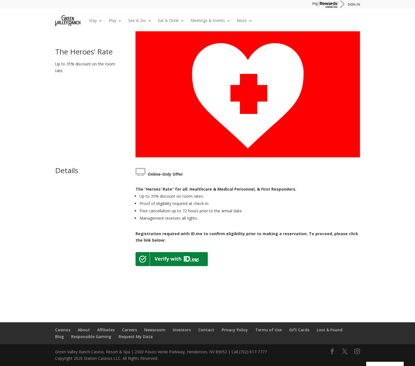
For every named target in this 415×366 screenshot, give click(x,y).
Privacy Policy (235, 329)
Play (112, 20)
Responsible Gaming (91, 336)
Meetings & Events (208, 20)
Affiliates (106, 329)
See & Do (137, 20)
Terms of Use (268, 329)
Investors (182, 329)
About (84, 329)
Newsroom (154, 329)
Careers (129, 329)
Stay (93, 20)
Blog (59, 336)
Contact (206, 329)
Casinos (62, 329)
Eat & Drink (168, 20)
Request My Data (136, 336)
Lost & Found (329, 329)
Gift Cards (299, 329)
